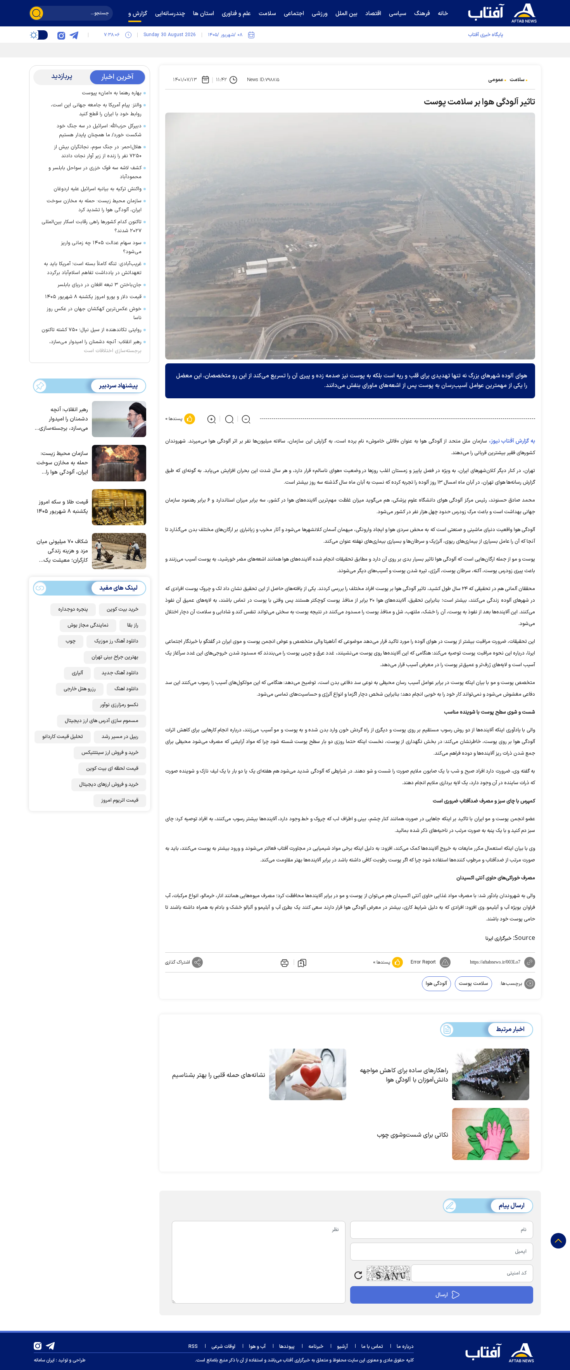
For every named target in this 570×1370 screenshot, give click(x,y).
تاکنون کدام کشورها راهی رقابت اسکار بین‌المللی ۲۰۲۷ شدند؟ (91, 226)
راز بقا (132, 625)
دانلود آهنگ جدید (120, 673)
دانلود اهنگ (126, 689)
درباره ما (405, 1347)
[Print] (283, 962)
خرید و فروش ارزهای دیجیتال (108, 784)
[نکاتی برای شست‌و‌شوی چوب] (490, 1134)
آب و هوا (257, 1347)
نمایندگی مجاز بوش (88, 625)
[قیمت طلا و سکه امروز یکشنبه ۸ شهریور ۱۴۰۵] (117, 506)
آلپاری (77, 673)
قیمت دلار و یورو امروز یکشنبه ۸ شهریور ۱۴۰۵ (93, 297)
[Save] (302, 962)
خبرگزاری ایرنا (498, 939)
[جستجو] (36, 13)
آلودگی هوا (436, 984)
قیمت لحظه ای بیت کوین (112, 769)
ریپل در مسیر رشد (120, 737)
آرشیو (342, 1347)
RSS (193, 1347)
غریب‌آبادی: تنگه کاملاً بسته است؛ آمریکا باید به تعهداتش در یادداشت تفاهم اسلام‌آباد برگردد (93, 268)
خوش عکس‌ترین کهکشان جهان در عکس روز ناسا (94, 313)
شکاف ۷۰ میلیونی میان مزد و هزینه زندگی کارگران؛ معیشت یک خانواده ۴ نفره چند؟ (62, 551)
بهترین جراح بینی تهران (115, 657)
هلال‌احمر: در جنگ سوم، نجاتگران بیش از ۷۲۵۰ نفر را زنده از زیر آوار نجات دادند (98, 151)
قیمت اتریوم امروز (119, 800)
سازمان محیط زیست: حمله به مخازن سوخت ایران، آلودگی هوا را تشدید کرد (94, 205)
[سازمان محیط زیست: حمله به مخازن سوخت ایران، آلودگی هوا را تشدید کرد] (117, 462)
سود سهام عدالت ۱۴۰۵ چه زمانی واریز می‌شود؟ (101, 247)
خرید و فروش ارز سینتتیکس (109, 753)
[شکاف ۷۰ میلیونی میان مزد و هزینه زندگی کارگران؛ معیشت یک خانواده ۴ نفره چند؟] (117, 550)
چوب (71, 641)
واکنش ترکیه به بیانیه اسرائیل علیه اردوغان (98, 189)
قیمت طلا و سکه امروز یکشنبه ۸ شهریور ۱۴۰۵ (62, 507)
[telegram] (73, 35)
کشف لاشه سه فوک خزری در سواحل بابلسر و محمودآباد (95, 172)
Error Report (423, 962)
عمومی (495, 80)
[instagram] (61, 35)
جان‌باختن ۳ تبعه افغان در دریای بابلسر (99, 285)
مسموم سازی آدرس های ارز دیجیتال (101, 721)
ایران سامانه (44, 1360)
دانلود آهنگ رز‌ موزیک (116, 641)
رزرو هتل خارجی (80, 689)
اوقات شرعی (223, 1347)
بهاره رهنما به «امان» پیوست (112, 93)
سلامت (517, 80)
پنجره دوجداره (73, 609)
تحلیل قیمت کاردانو (62, 737)
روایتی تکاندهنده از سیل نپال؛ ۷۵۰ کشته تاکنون (91, 330)
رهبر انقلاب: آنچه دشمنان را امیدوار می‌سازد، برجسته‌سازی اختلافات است (95, 346)
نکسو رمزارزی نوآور (119, 705)
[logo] (504, 12)
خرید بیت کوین (122, 609)
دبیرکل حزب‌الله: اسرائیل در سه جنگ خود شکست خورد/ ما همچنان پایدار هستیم (99, 130)
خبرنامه (315, 1347)
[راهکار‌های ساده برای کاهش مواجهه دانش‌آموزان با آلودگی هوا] (490, 1075)
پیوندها (287, 1347)
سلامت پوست (473, 984)
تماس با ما (372, 1347)
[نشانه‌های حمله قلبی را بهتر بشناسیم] (307, 1075)
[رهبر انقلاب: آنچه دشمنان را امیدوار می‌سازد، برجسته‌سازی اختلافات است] (117, 418)
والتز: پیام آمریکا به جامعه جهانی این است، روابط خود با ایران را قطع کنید (96, 109)
